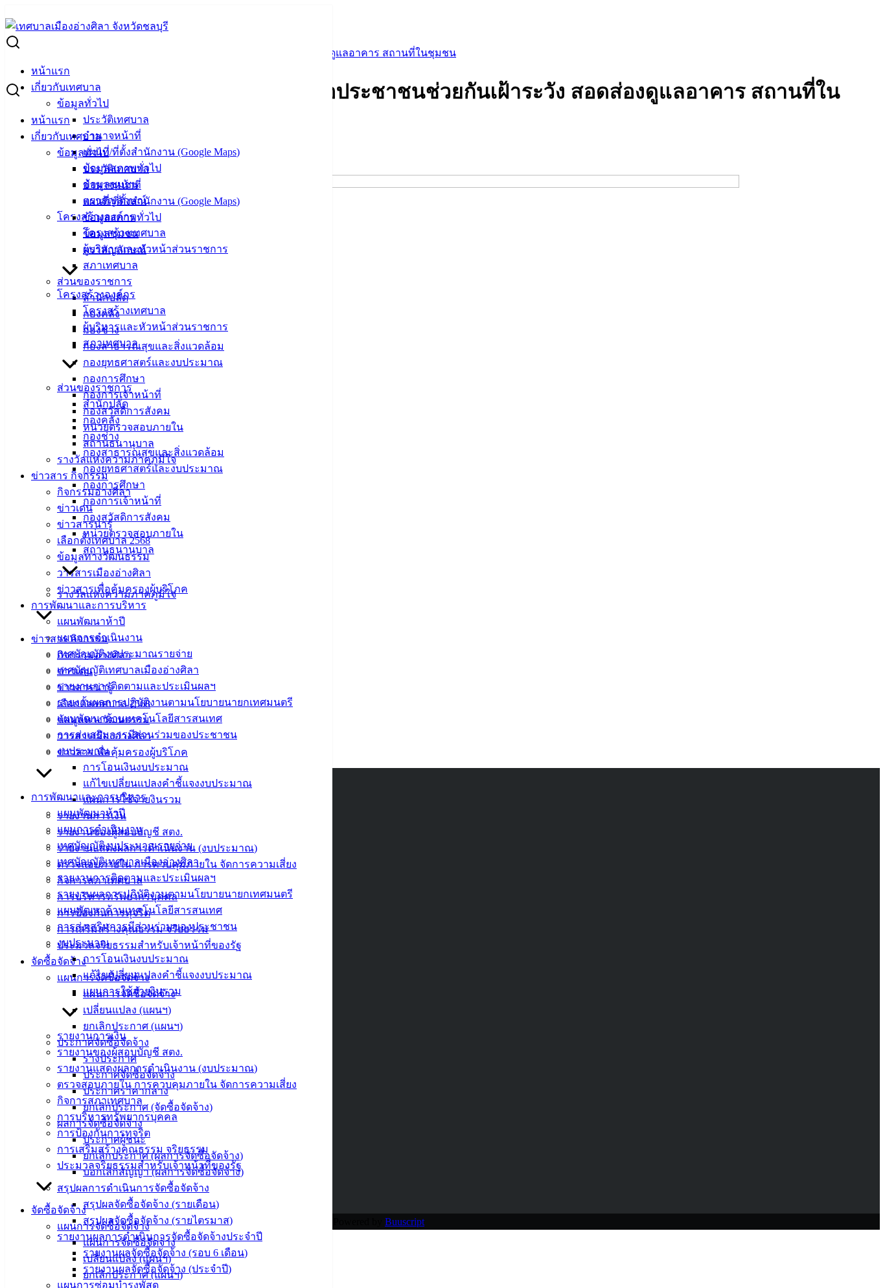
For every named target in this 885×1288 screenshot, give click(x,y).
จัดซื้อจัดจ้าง (58, 961)
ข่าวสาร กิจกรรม (69, 475)
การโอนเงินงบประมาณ (136, 767)
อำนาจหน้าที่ (112, 135)
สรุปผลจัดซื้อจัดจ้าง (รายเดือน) (151, 1204)
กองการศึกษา (114, 378)
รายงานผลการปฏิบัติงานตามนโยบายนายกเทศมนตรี (175, 702)
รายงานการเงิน (91, 1035)
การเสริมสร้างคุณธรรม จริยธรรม (133, 1149)
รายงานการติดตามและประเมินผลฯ (136, 686)
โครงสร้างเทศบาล (124, 310)
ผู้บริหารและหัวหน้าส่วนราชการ (155, 248)
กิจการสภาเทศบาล (100, 1100)
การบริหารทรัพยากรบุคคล (117, 1116)
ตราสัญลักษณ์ (114, 249)
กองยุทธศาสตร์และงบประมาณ (153, 362)
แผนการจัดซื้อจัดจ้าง (103, 1226)
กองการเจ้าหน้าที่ (122, 394)
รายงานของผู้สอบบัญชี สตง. (120, 1051)
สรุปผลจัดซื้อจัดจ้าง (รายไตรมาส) (158, 1220)
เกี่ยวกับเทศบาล (66, 87)
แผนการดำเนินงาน (100, 829)
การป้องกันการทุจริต (103, 1132)
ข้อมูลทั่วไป (83, 103)
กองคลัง (101, 419)
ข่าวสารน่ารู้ (85, 687)
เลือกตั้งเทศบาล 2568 (103, 703)
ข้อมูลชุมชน (111, 233)
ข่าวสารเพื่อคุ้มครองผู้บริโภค (122, 752)
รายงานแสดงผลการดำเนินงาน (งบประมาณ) (157, 1068)
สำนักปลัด (105, 403)
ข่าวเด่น (75, 508)
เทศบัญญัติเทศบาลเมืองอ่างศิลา (128, 669)
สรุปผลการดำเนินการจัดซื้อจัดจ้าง (133, 1187)
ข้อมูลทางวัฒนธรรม (103, 719)
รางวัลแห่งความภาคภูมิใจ (116, 594)
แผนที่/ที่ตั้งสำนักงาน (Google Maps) (161, 151)
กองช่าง (101, 436)
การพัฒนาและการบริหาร (88, 605)
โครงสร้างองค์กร (96, 294)
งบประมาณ (83, 942)
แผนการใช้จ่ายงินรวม (132, 991)
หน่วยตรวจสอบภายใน (133, 427)
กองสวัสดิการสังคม (126, 517)
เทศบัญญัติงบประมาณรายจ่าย (124, 845)
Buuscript (404, 1221)
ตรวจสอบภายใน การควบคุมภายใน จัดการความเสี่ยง (177, 1084)
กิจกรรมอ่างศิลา (94, 655)
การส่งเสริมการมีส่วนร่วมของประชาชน (147, 926)
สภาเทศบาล (110, 265)
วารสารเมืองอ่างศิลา (104, 572)
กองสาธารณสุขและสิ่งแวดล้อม (153, 346)
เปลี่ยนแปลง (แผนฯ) (127, 1009)
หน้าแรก (50, 70)
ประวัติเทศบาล (116, 119)
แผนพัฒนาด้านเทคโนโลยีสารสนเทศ (139, 910)
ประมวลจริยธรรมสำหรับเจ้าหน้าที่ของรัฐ (149, 945)
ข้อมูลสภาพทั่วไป (122, 217)
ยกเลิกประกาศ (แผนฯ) (133, 1026)
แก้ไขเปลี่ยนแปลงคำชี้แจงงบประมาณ (167, 783)
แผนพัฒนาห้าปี (91, 621)
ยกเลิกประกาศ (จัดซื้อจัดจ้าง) (148, 1107)
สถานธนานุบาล (118, 549)
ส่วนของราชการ (94, 281)
